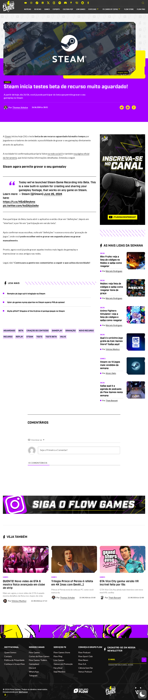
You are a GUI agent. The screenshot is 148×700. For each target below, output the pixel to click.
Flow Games (34, 652)
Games (47, 9)
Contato (8, 656)
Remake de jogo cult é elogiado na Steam (26, 294)
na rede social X (55, 153)
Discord (32, 668)
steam (29, 337)
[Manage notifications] (5, 694)
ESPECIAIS (92, 9)
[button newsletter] (144, 660)
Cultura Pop (68, 9)
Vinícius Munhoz (113, 349)
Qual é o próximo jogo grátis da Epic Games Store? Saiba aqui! (111, 341)
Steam (8, 136)
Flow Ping (141, 9)
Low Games (80, 9)
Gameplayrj (34, 664)
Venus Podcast (85, 671)
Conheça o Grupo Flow (14, 664)
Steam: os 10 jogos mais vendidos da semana (110, 365)
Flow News (83, 660)
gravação (70, 331)
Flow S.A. (82, 664)
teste (39, 337)
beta (20, 331)
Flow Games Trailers (38, 660)
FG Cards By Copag (110, 9)
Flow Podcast (84, 652)
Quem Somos (10, 652)
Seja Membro (59, 671)
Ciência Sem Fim (85, 668)
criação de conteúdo (38, 331)
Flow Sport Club (85, 656)
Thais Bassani (112, 400)
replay (19, 337)
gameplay (57, 331)
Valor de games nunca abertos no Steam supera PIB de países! (36, 302)
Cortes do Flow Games (39, 656)
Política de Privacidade (14, 660)
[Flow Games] (8, 6)
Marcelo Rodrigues (114, 271)
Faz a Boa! (58, 668)
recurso (7, 337)
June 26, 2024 (53, 194)
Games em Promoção (63, 664)
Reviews (37, 9)
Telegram (33, 675)
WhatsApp (34, 671)
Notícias (27, 9)
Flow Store (129, 9)
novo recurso (86, 331)
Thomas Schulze (20, 107)
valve (63, 337)
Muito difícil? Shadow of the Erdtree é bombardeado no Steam (36, 311)
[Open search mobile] (143, 3)
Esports (56, 9)
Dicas (102, 253)
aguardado (9, 331)
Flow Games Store (62, 652)
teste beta (51, 337)
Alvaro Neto (111, 373)
